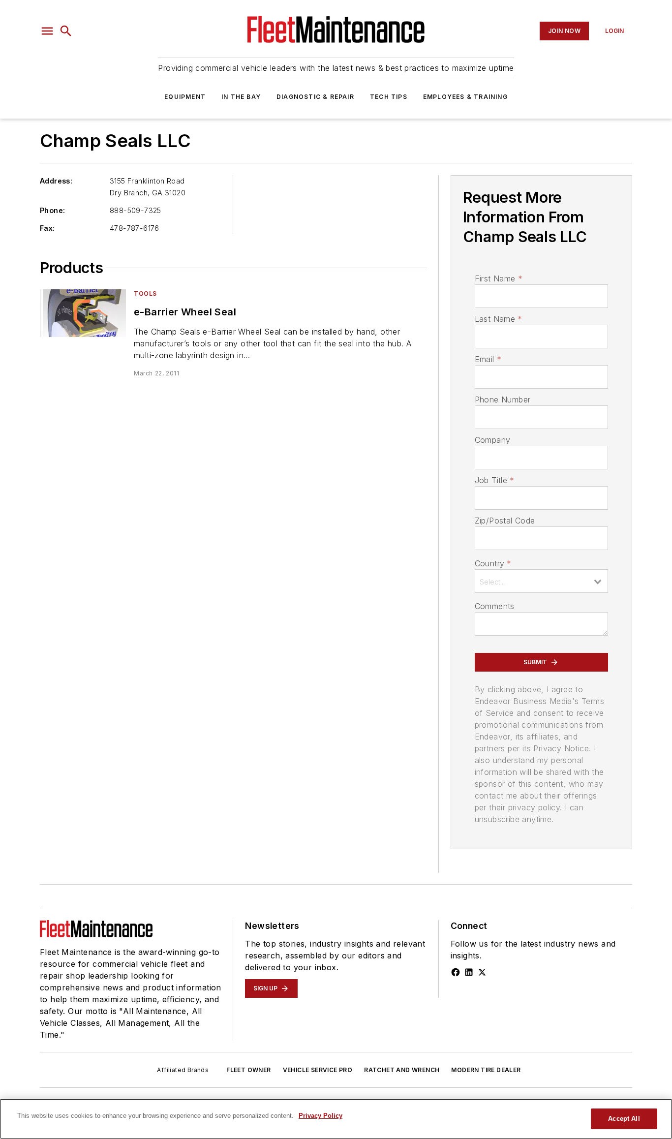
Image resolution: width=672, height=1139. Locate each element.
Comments (495, 606)
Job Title (495, 480)
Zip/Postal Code (505, 520)
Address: (56, 181)
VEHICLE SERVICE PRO (318, 1070)
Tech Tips (388, 96)
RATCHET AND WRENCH (401, 1070)
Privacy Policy (320, 1115)
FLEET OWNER (248, 1070)
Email (488, 359)
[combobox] (541, 581)
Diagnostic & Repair (315, 96)
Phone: (52, 210)
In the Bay (241, 96)
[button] (47, 31)
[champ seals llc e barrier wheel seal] (83, 313)
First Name (498, 278)
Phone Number (503, 399)
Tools (145, 293)
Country (493, 563)
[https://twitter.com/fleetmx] (482, 972)
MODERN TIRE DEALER (485, 1070)
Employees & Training (465, 96)
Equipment (185, 96)
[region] (336, 1119)
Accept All (624, 1118)
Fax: (47, 228)
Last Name (498, 319)
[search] (66, 31)
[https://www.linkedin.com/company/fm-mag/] (469, 972)
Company (493, 440)
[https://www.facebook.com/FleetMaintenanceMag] (455, 972)
